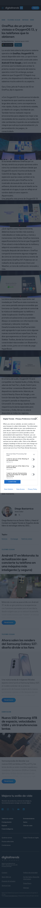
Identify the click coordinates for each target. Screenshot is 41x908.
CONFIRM (12, 482)
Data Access (20, 489)
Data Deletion (8, 489)
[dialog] (20, 454)
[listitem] (20, 454)
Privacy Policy (32, 489)
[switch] (33, 459)
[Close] (37, 419)
